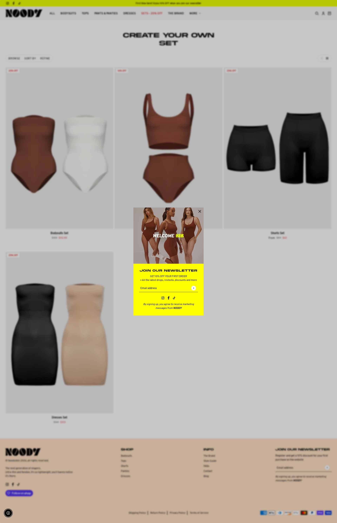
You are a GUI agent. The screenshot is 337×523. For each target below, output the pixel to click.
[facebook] (168, 298)
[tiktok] (174, 298)
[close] (199, 211)
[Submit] (193, 288)
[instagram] (163, 298)
